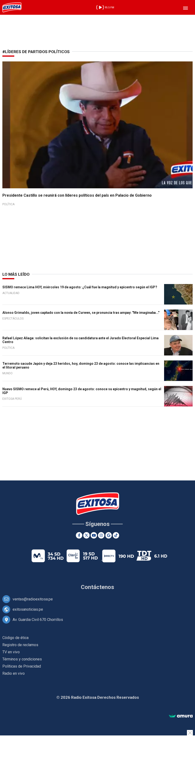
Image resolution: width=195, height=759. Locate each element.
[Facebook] (79, 535)
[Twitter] (86, 535)
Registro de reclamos (20, 645)
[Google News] (108, 535)
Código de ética (15, 637)
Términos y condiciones (22, 659)
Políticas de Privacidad (21, 666)
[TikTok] (116, 535)
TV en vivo (11, 652)
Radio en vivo (13, 673)
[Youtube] (94, 535)
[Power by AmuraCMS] (181, 716)
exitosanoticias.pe (28, 609)
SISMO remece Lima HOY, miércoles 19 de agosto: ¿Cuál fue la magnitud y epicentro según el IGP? (79, 287)
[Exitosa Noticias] (11, 7)
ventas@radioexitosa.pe (33, 599)
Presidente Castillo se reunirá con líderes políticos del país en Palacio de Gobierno (77, 195)
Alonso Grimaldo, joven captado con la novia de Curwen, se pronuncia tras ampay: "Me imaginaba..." (80, 313)
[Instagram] (101, 535)
